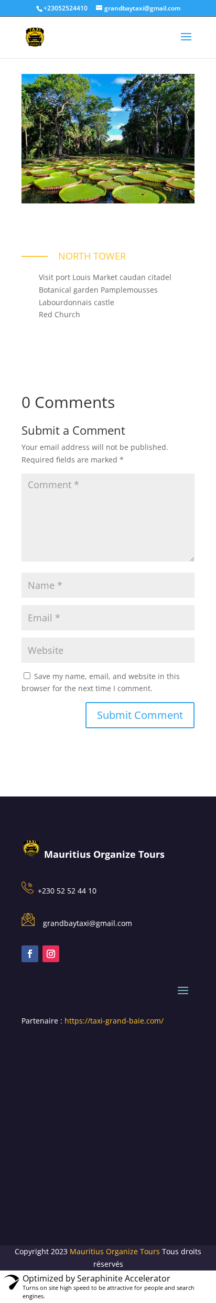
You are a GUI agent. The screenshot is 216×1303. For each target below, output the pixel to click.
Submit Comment (140, 715)
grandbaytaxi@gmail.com (87, 923)
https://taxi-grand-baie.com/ (114, 1021)
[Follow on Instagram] (50, 953)
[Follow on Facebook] (29, 953)
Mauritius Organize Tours (115, 1251)
